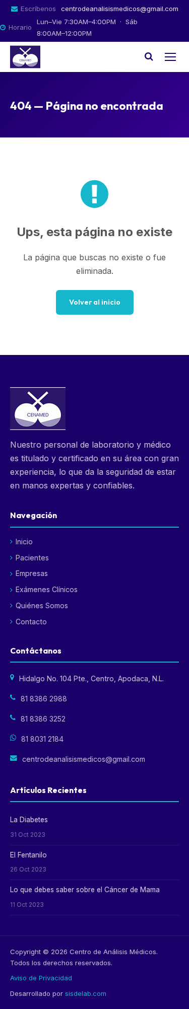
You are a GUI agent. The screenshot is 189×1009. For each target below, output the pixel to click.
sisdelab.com (85, 993)
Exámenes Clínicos (47, 589)
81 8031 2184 (42, 739)
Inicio (24, 541)
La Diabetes (29, 820)
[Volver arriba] (164, 992)
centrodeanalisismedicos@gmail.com (119, 9)
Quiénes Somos (42, 605)
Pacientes (32, 557)
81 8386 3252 (43, 718)
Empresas (32, 573)
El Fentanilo (28, 855)
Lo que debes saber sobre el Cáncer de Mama (85, 890)
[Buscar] (149, 56)
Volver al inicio (94, 302)
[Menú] (170, 57)
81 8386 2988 (44, 698)
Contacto (31, 621)
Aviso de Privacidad (41, 978)
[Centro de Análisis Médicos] (25, 56)
